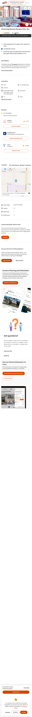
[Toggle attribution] (29, 193)
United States (15, 165)
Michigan (22, 165)
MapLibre (5, 193)
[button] (17, 3)
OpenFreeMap (10, 193)
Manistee (28, 165)
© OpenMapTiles (17, 193)
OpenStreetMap (6, 194)
